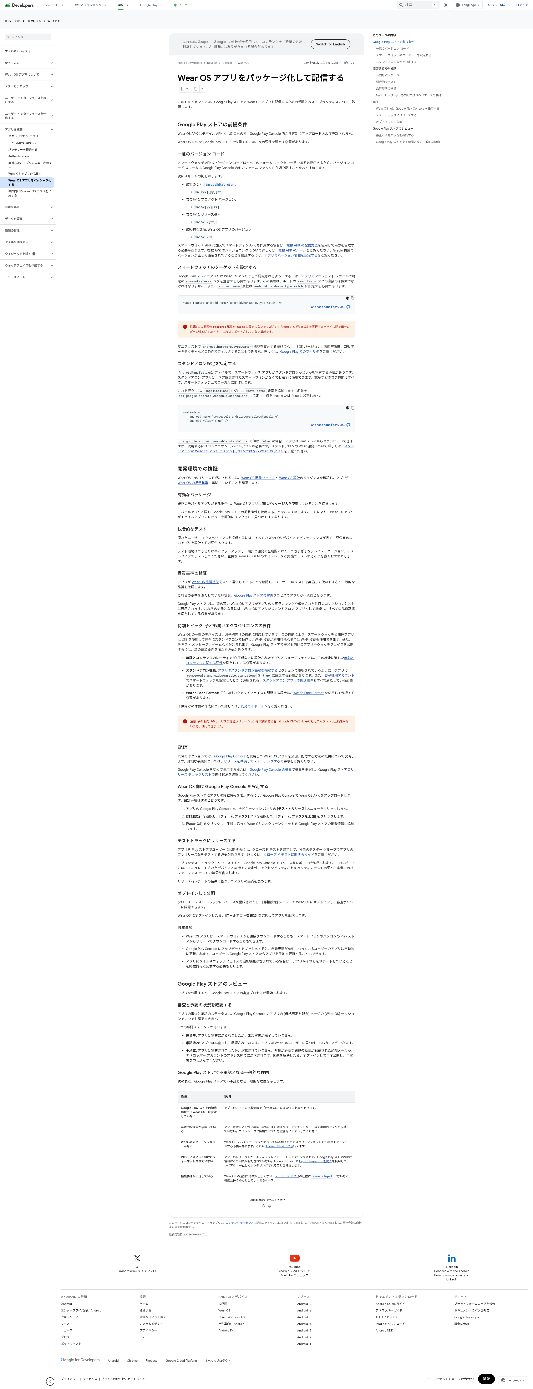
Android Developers (190, 63)
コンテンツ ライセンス (240, 1223)
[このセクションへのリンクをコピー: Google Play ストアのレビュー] (252, 984)
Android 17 (304, 1304)
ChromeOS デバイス (232, 1317)
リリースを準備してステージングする (252, 761)
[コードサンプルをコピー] (352, 298)
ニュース (66, 1330)
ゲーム (144, 1304)
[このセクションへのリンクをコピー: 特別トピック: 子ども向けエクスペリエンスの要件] (275, 626)
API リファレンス (387, 1317)
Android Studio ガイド (390, 1304)
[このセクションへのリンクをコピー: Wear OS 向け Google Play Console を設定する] (272, 787)
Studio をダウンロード (390, 1324)
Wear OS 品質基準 (205, 582)
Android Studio (499, 5)
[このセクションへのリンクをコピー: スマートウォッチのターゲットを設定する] (261, 267)
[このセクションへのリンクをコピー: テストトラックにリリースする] (240, 841)
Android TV (225, 1330)
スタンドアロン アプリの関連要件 (288, 680)
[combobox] (418, 5)
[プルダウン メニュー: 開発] (129, 5)
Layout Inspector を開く (315, 1161)
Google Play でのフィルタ (299, 352)
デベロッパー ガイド (389, 1310)
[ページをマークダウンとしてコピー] (196, 88)
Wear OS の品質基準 (193, 483)
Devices (34, 21)
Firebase (151, 1361)
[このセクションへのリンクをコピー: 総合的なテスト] (211, 529)
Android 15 (304, 1317)
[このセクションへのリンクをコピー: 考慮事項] (197, 928)
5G (142, 1337)
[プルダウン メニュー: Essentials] (64, 5)
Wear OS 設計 (289, 478)
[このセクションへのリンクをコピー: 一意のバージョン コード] (228, 154)
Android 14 (304, 1324)
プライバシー (148, 1330)
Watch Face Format (308, 693)
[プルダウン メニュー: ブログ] (193, 5)
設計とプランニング (88, 5)
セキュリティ (69, 1317)
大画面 (222, 1304)
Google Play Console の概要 (271, 770)
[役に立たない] (352, 63)
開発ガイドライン (254, 706)
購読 (486, 1379)
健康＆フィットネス (153, 1317)
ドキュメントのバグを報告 (471, 1310)
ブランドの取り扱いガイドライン (123, 1379)
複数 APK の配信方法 (302, 245)
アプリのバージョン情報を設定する (291, 255)
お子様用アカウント (340, 675)
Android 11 (304, 1344)
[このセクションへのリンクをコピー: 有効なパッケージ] (215, 495)
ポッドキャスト (71, 1344)
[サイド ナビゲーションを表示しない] (50, 1381)
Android (66, 1304)
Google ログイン (290, 721)
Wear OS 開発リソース (258, 478)
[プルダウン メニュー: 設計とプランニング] (107, 5)
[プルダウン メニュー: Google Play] (163, 5)
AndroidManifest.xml (328, 307)
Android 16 (304, 1310)
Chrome (132, 1361)
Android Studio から (279, 1146)
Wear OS (55, 21)
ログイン (522, 5)
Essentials (51, 5)
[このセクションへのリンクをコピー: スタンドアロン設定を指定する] (240, 364)
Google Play (148, 5)
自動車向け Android (231, 1324)
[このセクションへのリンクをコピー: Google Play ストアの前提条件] (252, 125)
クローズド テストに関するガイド (289, 855)
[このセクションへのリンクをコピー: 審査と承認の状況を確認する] (236, 1005)
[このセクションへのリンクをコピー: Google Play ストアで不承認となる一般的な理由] (273, 1072)
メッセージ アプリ (287, 1176)
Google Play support (467, 1317)
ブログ (182, 5)
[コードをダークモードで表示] (347, 298)
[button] (24, 63)
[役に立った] (346, 63)
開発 (121, 5)
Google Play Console (229, 756)
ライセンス (90, 1379)
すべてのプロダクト (218, 1361)
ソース (65, 1324)
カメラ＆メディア (151, 1324)
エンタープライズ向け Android (81, 1310)
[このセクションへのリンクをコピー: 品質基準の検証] (211, 573)
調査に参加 (461, 1324)
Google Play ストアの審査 (253, 595)
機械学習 (145, 1310)
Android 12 (304, 1337)
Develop (12, 21)
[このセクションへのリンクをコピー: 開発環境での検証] (222, 469)
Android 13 (304, 1330)
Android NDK (384, 1330)
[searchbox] (28, 37)
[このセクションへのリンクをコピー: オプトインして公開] (219, 893)
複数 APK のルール (292, 250)
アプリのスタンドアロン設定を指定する (248, 670)
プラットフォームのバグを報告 (474, 1304)
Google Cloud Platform (181, 1361)
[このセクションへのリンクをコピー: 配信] (192, 747)
